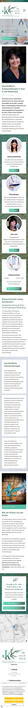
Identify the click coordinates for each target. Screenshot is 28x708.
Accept (14, 698)
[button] (23, 10)
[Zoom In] (2, 616)
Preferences (14, 704)
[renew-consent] (1, 706)
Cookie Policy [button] (11, 692)
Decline (14, 701)
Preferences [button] (20, 694)
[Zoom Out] (2, 618)
